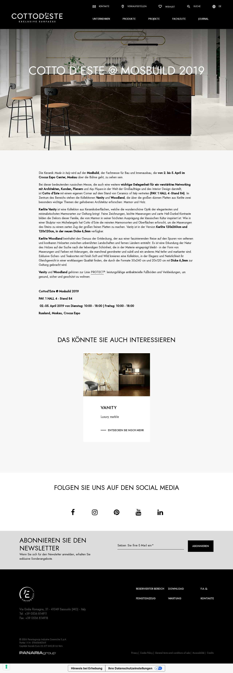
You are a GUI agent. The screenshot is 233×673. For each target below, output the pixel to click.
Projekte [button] (154, 18)
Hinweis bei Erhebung (86, 668)
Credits (210, 653)
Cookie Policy (146, 653)
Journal (203, 18)
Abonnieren (200, 546)
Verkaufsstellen (137, 6)
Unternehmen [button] (101, 18)
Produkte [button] (129, 18)
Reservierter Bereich (150, 589)
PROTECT (97, 272)
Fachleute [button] (179, 18)
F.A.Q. (204, 589)
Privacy (134, 653)
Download (176, 589)
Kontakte (103, 6)
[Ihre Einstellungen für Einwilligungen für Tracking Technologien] (6, 666)
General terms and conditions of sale (172, 653)
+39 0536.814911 (36, 614)
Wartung (174, 598)
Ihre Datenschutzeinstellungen (130, 668)
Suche (197, 6)
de (219, 6)
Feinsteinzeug (146, 598)
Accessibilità (198, 653)
